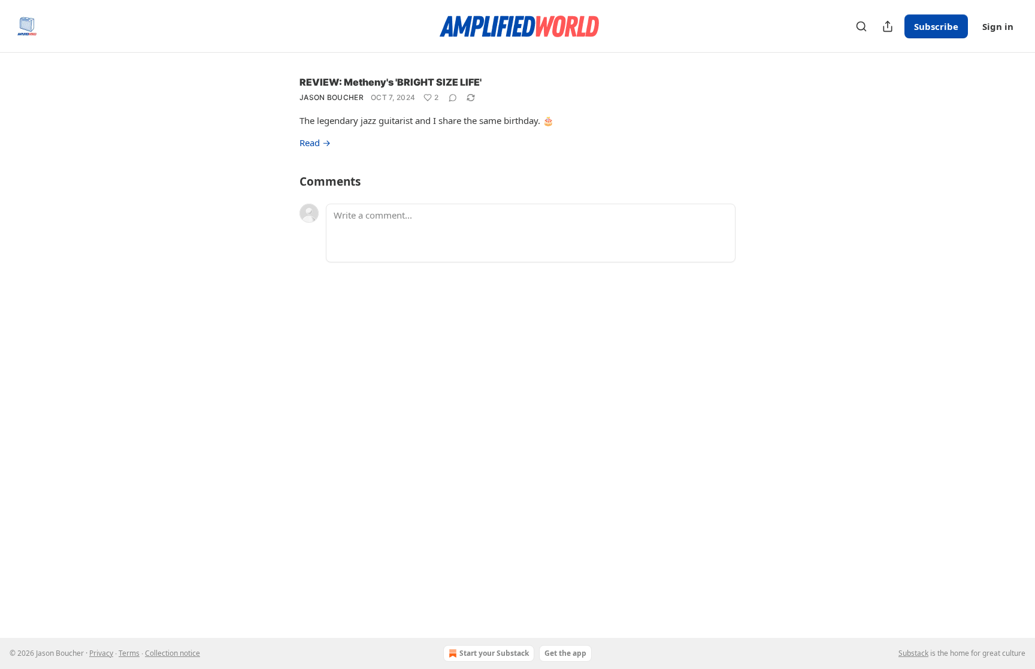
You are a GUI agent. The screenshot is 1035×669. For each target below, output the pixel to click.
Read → (315, 143)
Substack (913, 653)
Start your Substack (494, 653)
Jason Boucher (331, 97)
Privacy (101, 653)
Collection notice (172, 653)
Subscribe (936, 26)
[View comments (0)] (453, 97)
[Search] (861, 26)
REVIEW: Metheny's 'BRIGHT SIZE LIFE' (390, 82)
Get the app (565, 653)
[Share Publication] (888, 26)
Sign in (997, 26)
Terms (129, 653)
